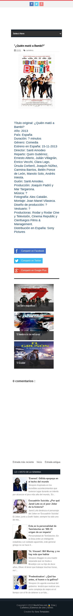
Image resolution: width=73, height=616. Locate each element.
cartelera (29, 50)
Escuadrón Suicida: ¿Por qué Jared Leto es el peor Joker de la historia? (44, 503)
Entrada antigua (52, 462)
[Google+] (41, 4)
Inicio (39, 462)
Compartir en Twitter (31, 260)
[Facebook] (32, 4)
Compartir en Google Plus (34, 270)
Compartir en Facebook (32, 251)
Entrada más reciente (23, 462)
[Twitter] (36, 4)
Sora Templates (42, 612)
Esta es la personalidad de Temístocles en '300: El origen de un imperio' (42, 529)
